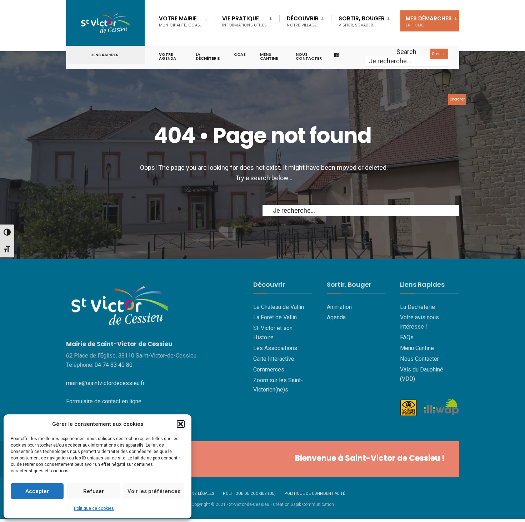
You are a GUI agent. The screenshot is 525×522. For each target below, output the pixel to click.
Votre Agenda (167, 56)
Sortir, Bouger (362, 21)
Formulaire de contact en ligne (103, 401)
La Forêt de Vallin (275, 317)
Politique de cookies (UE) (249, 493)
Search (406, 51)
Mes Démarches (429, 21)
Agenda (336, 317)
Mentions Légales (195, 493)
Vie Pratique (244, 21)
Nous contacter (309, 56)
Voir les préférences (154, 491)
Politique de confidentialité (314, 493)
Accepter (37, 491)
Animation (339, 307)
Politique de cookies (94, 508)
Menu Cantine (417, 348)
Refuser (93, 491)
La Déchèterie (208, 56)
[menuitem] (187, 20)
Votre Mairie (180, 21)
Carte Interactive (273, 358)
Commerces (268, 369)
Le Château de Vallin (278, 307)
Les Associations (275, 348)
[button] (180, 424)
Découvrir (303, 21)
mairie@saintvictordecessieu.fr (105, 383)
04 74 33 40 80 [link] (113, 364)
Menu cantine (269, 56)
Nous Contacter (419, 358)
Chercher (439, 54)
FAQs (407, 337)
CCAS (240, 54)
